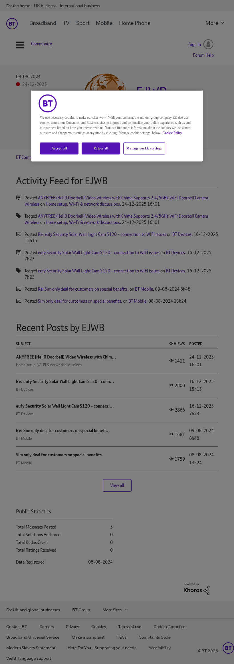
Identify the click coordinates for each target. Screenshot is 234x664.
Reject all (101, 148)
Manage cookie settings (144, 148)
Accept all (59, 148)
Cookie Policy (172, 133)
